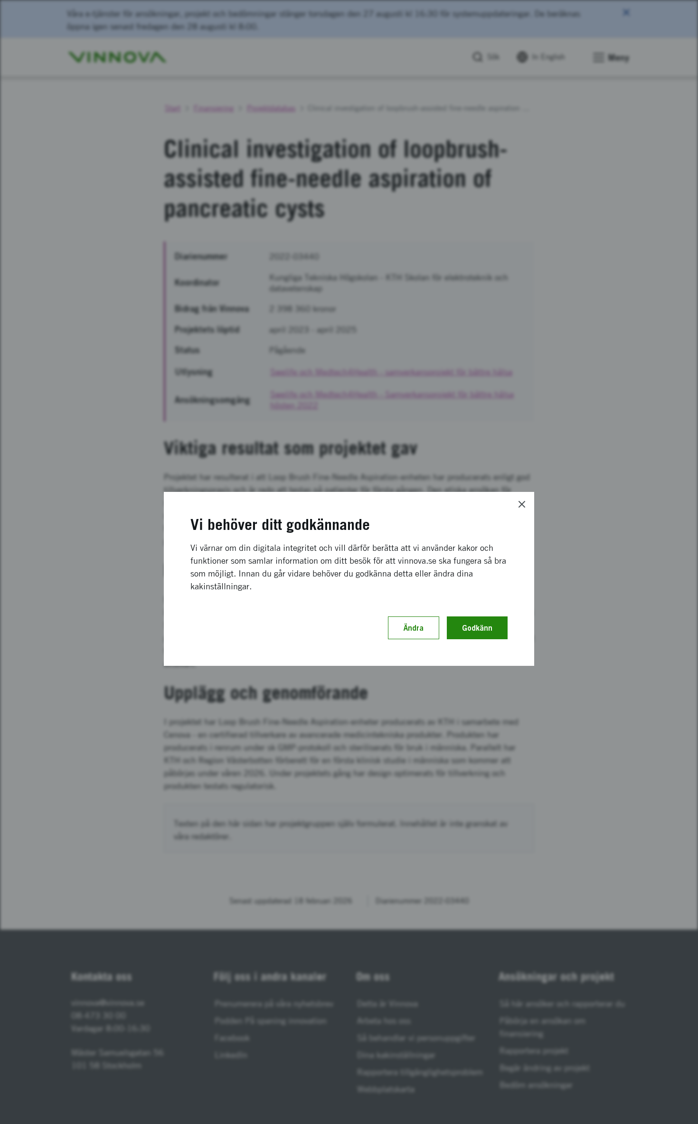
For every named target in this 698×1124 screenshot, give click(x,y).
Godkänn (477, 628)
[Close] (521, 504)
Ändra (414, 628)
